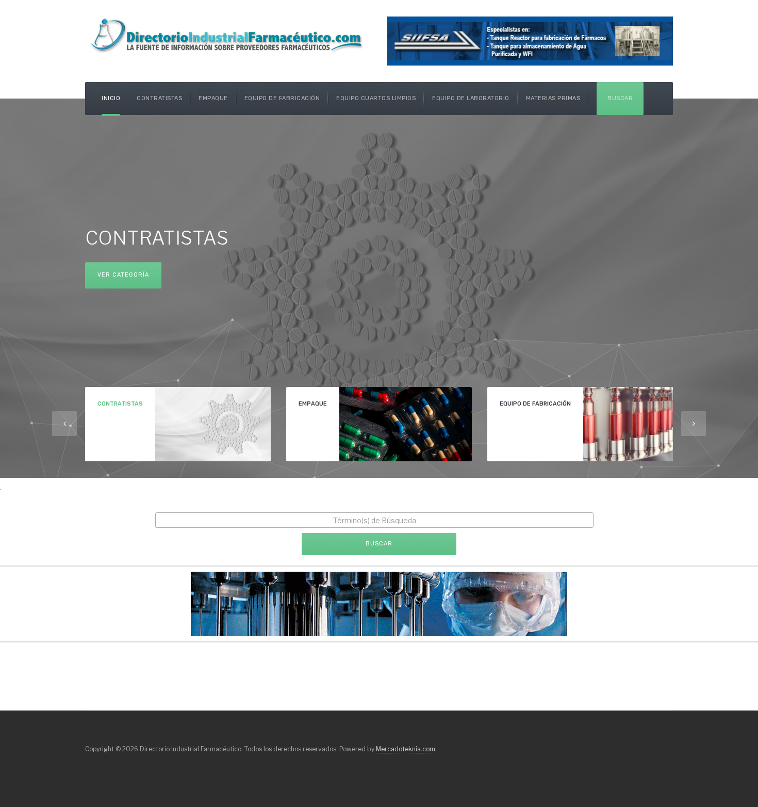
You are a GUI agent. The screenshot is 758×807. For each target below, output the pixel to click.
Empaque (213, 98)
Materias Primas (553, 98)
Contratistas (159, 98)
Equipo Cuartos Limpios (376, 98)
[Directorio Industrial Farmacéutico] (228, 35)
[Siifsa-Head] (530, 40)
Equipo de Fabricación (282, 98)
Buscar (620, 98)
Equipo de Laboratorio (470, 98)
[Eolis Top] (379, 603)
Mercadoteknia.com (405, 749)
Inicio (111, 98)
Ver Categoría (123, 275)
